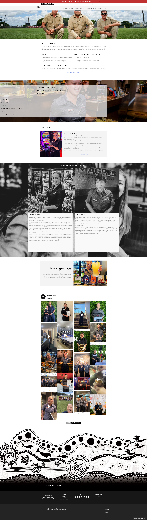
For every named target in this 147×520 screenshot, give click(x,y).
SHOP (72, 8)
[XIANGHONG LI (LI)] (97, 190)
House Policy (107, 509)
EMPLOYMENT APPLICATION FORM (73, 72)
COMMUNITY (87, 8)
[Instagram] (56, 320)
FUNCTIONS (76, 8)
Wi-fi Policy (107, 510)
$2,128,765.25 (47, 4)
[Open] (49, 311)
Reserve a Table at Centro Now (139, 518)
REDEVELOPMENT (98, 8)
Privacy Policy (107, 508)
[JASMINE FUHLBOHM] (50, 190)
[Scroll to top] (139, 513)
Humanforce (99, 497)
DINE (63, 8)
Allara (99, 496)
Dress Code (107, 512)
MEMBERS (82, 8)
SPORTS (92, 8)
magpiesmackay (65, 322)
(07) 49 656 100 (65, 496)
